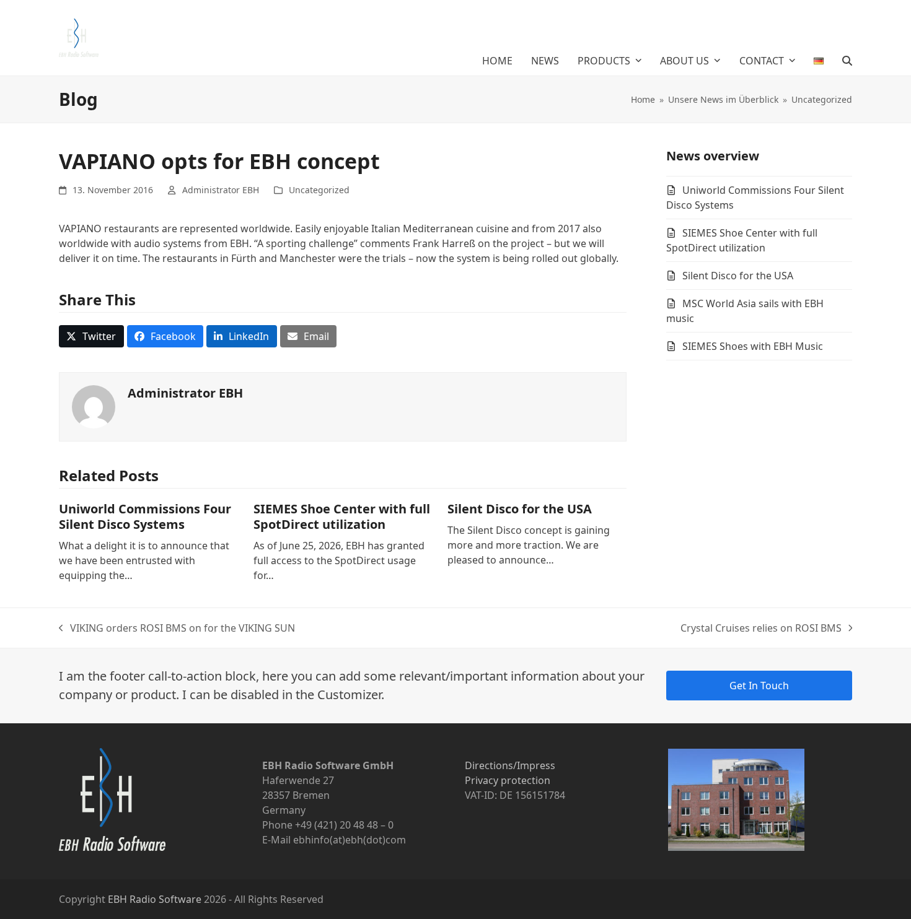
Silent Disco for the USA (519, 508)
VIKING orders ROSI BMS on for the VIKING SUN (177, 628)
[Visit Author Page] (93, 406)
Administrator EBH (220, 190)
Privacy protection (507, 780)
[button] (847, 60)
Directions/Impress (510, 765)
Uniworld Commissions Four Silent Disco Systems (145, 516)
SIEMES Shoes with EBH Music (752, 346)
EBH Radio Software (154, 899)
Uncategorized (319, 190)
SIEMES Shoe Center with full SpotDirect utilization (341, 516)
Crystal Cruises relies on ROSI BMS (761, 628)
